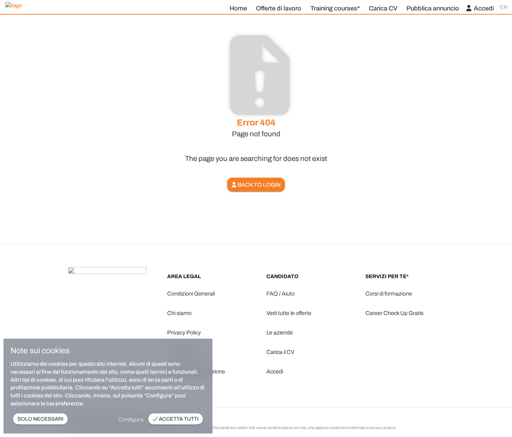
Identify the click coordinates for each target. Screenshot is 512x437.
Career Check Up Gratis (394, 313)
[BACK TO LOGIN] (256, 176)
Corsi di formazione (388, 294)
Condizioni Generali (191, 294)
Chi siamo (179, 313)
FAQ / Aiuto (280, 294)
